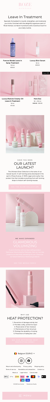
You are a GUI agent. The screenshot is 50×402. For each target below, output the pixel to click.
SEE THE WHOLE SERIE (25, 263)
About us (15, 372)
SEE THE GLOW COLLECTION (25, 187)
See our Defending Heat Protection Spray (25, 341)
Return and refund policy (13, 366)
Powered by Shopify (32, 384)
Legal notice (23, 372)
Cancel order (34, 372)
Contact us (40, 369)
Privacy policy (27, 366)
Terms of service (11, 369)
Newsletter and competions (26, 369)
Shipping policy (39, 366)
